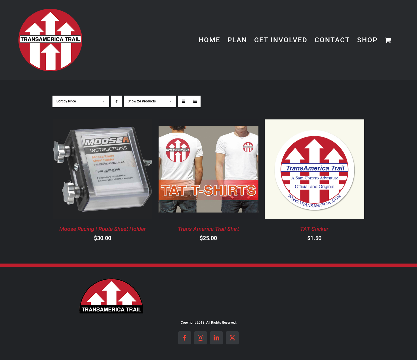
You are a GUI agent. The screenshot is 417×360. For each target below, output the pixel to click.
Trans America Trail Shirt (208, 229)
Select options (192, 170)
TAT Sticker (314, 229)
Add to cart (86, 170)
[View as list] (194, 101)
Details (125, 170)
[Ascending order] (116, 101)
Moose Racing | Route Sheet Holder (102, 229)
